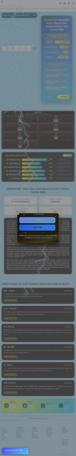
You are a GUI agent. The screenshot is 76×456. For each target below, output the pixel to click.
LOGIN (37, 220)
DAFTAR (37, 227)
